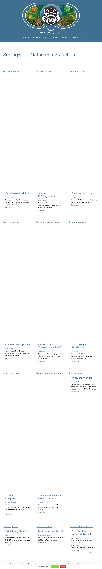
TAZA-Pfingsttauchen (17, 531)
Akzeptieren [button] (55, 566)
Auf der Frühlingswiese (46, 195)
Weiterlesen (9, 207)
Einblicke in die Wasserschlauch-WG (49, 346)
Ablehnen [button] (63, 566)
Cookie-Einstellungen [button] (43, 566)
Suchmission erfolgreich (12, 497)
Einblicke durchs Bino (83, 193)
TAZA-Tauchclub (51, 33)
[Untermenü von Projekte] (69, 37)
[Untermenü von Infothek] (80, 37)
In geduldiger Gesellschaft (78, 346)
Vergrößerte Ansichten (17, 193)
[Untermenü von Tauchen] (39, 37)
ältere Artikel (94, 553)
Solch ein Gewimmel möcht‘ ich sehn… (49, 497)
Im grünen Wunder (81, 377)
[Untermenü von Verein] (28, 37)
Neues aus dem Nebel (50, 531)
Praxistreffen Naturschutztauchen (82, 532)
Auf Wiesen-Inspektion (18, 344)
